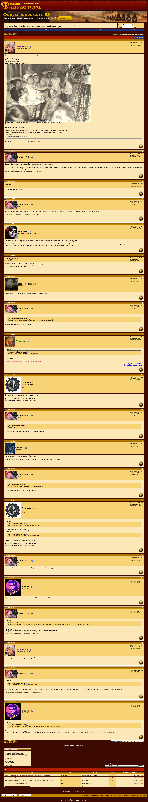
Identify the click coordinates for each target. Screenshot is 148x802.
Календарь (72, 29)
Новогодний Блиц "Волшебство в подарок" (16, 777)
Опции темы (138, 37)
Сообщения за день (106, 29)
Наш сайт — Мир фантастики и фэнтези (104, 795)
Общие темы (51, 25)
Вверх (144, 795)
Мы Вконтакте (126, 795)
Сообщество (41, 29)
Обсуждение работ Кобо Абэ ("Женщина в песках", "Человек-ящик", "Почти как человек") (29, 780)
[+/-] (140, 45)
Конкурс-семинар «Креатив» (64, 25)
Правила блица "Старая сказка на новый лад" (17, 786)
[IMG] (6, 761)
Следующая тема (80, 745)
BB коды (7, 758)
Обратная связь (86, 795)
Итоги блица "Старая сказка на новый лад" (16, 783)
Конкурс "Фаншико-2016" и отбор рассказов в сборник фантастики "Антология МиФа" (28, 775)
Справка (14, 29)
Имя (119, 24)
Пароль (120, 27)
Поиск (136, 29)
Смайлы (7, 759)
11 (131, 34)
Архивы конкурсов (79, 25)
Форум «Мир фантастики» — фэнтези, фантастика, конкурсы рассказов (27, 25)
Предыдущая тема (69, 745)
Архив (119, 795)
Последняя (137, 34)
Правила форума (9, 765)
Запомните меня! (139, 25)
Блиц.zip (11, 136)
